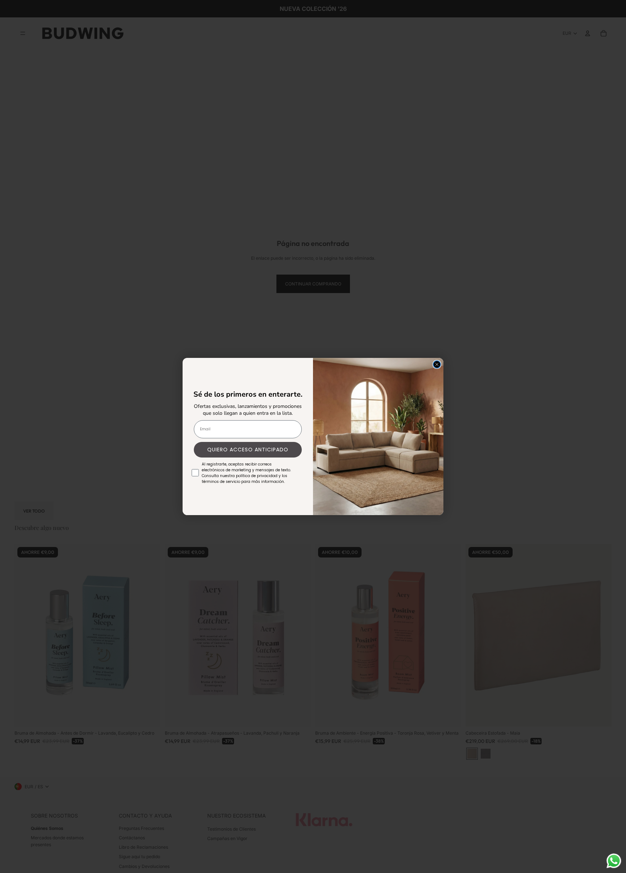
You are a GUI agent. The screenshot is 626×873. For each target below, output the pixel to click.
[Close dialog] (437, 364)
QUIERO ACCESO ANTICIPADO (247, 449)
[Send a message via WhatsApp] (613, 860)
